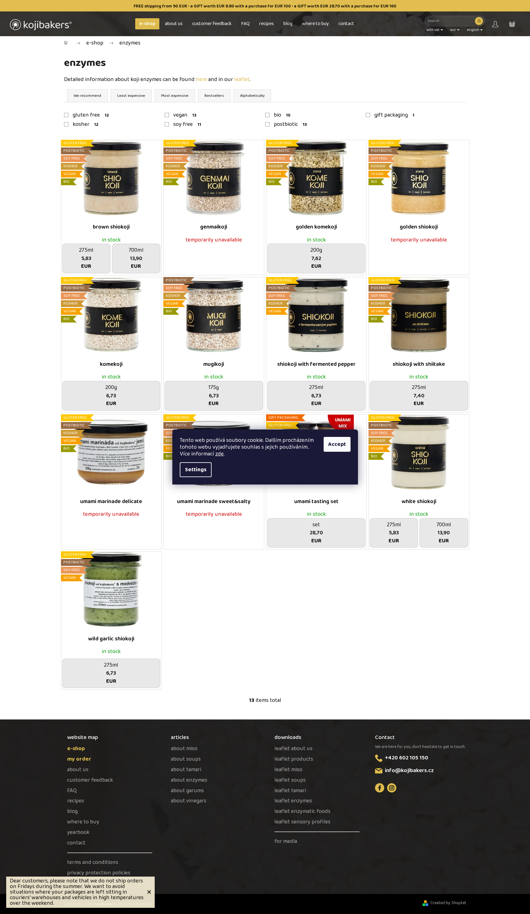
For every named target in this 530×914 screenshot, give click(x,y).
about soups (186, 759)
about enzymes (189, 780)
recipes (75, 801)
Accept (337, 444)
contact (76, 843)
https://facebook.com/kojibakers (379, 787)
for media (285, 841)
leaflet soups (290, 780)
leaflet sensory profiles (302, 822)
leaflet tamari (290, 791)
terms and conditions (92, 862)
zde (219, 454)
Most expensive (174, 95)
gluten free (91, 115)
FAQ (72, 791)
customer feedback (90, 780)
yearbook (78, 832)
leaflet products (293, 759)
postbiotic (290, 124)
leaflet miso (288, 770)
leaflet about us (293, 749)
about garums (187, 791)
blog (72, 811)
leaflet (242, 79)
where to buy (83, 822)
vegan (185, 115)
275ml (111, 693)
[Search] (479, 21)
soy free (187, 124)
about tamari (186, 770)
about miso (184, 749)
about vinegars (188, 801)
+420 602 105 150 (406, 758)
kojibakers (391, 787)
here (201, 79)
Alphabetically (252, 95)
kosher (86, 124)
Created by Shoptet (448, 903)
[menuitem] (147, 23)
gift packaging (394, 115)
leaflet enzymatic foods (302, 811)
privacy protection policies (98, 873)
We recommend (87, 95)
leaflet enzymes (293, 801)
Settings (195, 469)
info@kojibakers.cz (409, 770)
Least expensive (131, 95)
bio (282, 115)
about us (77, 770)
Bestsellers (214, 95)
